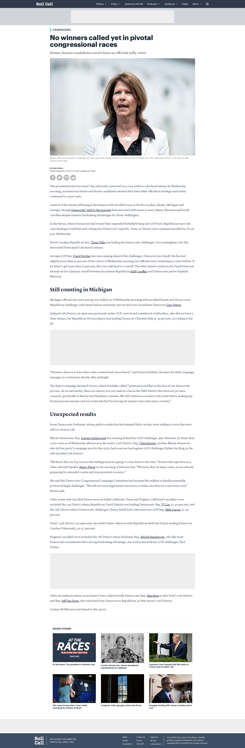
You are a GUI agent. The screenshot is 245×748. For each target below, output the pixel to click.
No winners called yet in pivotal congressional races (101, 41)
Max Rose (153, 596)
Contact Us (140, 737)
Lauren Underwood (93, 438)
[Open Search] (207, 4)
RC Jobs (153, 740)
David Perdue (81, 256)
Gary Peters (173, 305)
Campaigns (61, 30)
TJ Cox (165, 504)
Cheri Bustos (147, 443)
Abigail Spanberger (152, 537)
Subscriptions (155, 744)
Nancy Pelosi (87, 467)
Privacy (139, 740)
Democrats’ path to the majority (91, 210)
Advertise (154, 737)
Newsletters (127, 744)
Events (125, 740)
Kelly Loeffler (138, 271)
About (124, 737)
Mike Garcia (172, 509)
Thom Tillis (98, 242)
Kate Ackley (57, 168)
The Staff (139, 744)
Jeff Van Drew (70, 601)
